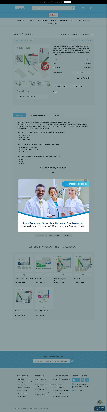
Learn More (67, 2)
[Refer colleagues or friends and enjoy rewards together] (53, 232)
